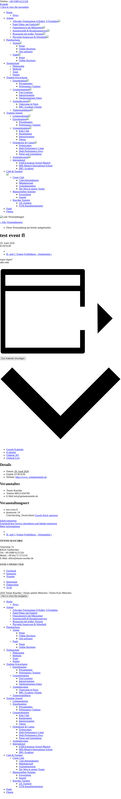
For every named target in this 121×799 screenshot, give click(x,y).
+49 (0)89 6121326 (18, 1)
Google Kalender (14, 449)
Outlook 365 (12, 455)
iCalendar (11, 452)
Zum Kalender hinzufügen (13, 358)
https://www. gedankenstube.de (31, 477)
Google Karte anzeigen (46, 515)
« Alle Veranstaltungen (11, 222)
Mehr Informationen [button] (10, 526)
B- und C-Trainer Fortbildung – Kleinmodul (29, 254)
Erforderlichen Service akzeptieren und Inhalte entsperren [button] (28, 523)
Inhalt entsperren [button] (8, 520)
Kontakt (4, 4)
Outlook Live (13, 458)
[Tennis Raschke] (0, 7)
